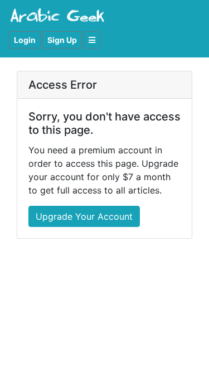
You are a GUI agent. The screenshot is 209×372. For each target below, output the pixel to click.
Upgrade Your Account (84, 216)
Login (25, 40)
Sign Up (62, 40)
